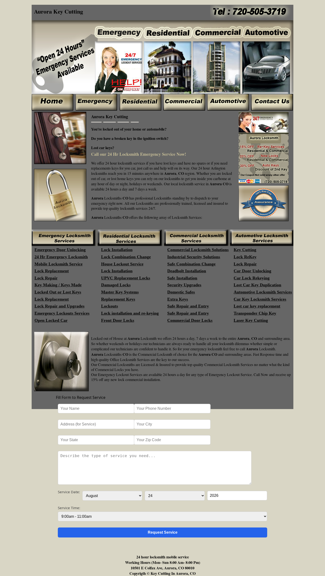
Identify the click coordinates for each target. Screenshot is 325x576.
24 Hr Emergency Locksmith (61, 256)
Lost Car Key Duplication (257, 285)
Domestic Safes (181, 292)
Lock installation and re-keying (130, 313)
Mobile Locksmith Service (58, 264)
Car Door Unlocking (252, 270)
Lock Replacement (51, 270)
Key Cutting (245, 249)
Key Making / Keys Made (58, 285)
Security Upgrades (184, 285)
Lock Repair (245, 264)
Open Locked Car (51, 320)
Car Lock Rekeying (252, 278)
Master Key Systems (120, 292)
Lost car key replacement (257, 306)
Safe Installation (182, 278)
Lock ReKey (245, 256)
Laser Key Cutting (251, 320)
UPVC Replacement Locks (125, 278)
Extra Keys (177, 299)
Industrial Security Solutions (193, 256)
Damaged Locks (116, 285)
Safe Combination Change (191, 264)
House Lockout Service (122, 264)
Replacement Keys (118, 299)
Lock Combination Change (126, 256)
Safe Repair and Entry (188, 306)
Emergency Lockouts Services (61, 313)
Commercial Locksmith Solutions (198, 249)
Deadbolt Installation (186, 270)
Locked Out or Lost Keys (57, 292)
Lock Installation (117, 249)
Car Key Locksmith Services (260, 299)
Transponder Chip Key (255, 313)
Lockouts (109, 306)
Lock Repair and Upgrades (59, 306)
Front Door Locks (117, 320)
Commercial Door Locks (189, 320)
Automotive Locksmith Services (263, 292)
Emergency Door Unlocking (60, 249)
